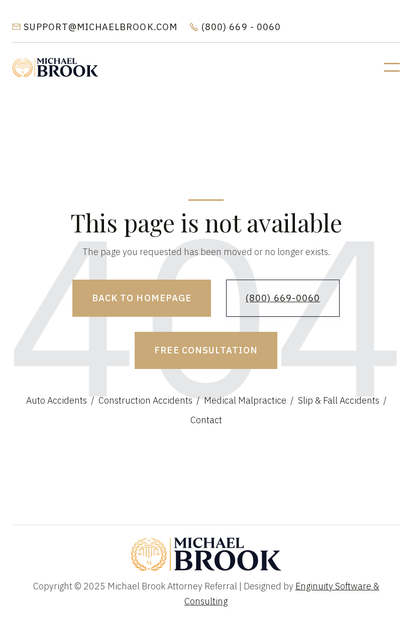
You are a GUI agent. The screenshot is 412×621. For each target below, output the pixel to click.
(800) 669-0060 (283, 298)
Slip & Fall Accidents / (342, 400)
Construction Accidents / (148, 400)
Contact (206, 420)
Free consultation (205, 350)
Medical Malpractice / (248, 400)
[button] (392, 67)
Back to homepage (141, 298)
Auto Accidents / (60, 400)
